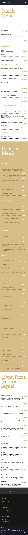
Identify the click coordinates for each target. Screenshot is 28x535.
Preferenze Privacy (5, 532)
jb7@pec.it (6, 519)
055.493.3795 (6, 516)
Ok (24, 532)
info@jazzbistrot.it (8, 521)
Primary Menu (25, 2)
